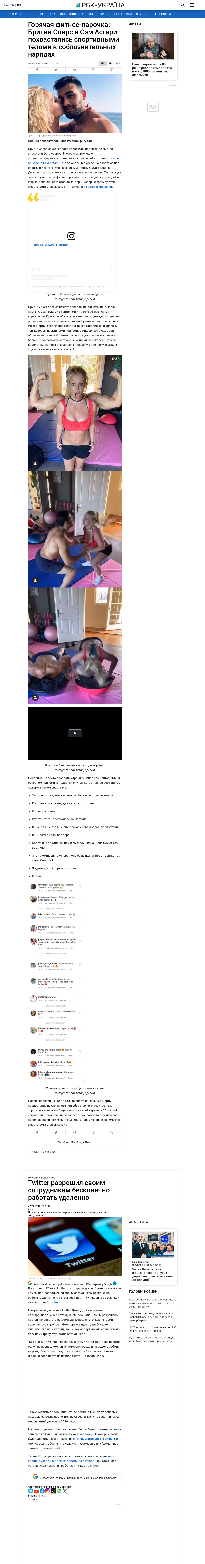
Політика (76, 14)
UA (103, 63)
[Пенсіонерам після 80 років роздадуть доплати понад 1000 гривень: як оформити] (153, 46)
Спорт (117, 14)
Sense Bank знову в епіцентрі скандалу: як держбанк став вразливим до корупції (152, 1274)
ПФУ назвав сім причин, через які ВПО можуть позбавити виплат (152, 1329)
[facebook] (37, 69)
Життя (105, 14)
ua (6, 5)
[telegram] (75, 69)
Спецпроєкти (160, 14)
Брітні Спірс (49, 1151)
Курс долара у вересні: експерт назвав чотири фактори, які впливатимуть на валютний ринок (152, 1303)
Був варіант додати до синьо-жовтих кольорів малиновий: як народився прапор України (152, 1317)
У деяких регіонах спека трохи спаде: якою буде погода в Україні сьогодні (152, 1339)
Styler (141, 14)
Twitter (34, 1499)
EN (110, 63)
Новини (40, 14)
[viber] (93, 69)
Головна (33, 1177)
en (12, 5)
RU (118, 63)
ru (19, 5)
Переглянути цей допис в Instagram (49, 244)
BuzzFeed (53, 1302)
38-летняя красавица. (99, 187)
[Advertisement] (75, 1384)
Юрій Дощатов (140, 1262)
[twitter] (56, 69)
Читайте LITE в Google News (75, 1142)
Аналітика (58, 14)
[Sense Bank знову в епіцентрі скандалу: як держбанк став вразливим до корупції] (153, 1245)
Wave (129, 14)
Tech (53, 1177)
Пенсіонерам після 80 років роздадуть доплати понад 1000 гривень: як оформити (152, 70)
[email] (112, 69)
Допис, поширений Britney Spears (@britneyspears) (57, 286)
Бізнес (91, 14)
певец (34, 1151)
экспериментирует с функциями (95, 1439)
